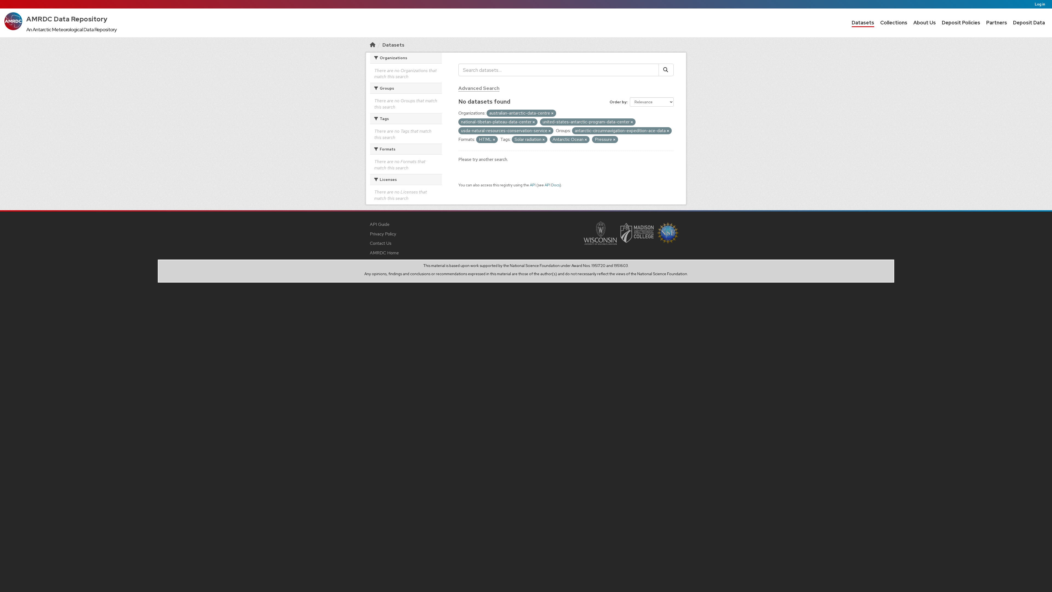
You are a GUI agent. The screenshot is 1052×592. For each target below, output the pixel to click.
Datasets (863, 22)
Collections (893, 22)
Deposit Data (1029, 22)
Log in (1040, 4)
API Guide (380, 224)
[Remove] (552, 113)
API (533, 185)
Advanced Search (478, 88)
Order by (618, 101)
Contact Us (380, 243)
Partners (996, 22)
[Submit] (666, 70)
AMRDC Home (384, 253)
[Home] (372, 45)
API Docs (552, 185)
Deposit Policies (961, 22)
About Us (924, 22)
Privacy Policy (383, 234)
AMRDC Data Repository (67, 19)
